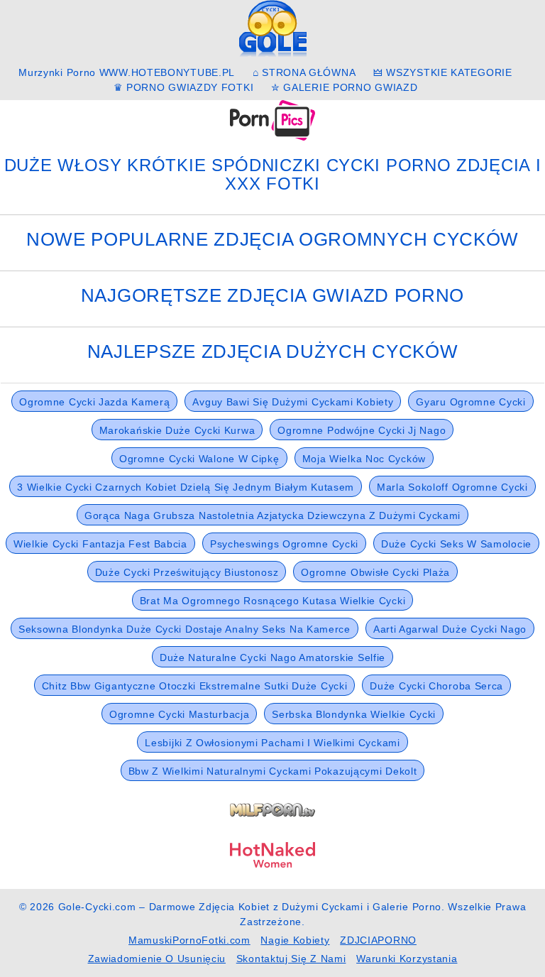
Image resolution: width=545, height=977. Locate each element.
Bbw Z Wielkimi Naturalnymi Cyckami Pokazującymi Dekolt (272, 771)
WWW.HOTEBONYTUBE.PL (167, 72)
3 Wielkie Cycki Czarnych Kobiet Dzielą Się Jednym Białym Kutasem (185, 487)
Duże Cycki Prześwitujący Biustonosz (187, 572)
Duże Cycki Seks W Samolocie (456, 544)
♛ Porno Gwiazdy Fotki (184, 87)
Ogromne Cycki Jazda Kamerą (94, 402)
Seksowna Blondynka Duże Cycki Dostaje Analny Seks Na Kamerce (184, 629)
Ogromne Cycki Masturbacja (179, 714)
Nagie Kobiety (294, 940)
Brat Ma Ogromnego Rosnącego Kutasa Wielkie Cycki (273, 600)
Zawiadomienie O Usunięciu (157, 958)
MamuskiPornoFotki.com (189, 940)
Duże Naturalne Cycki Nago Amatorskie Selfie (272, 657)
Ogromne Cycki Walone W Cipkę (199, 458)
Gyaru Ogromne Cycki (470, 402)
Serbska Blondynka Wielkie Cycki (354, 714)
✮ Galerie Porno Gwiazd (344, 87)
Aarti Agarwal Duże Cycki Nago (450, 629)
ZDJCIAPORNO (378, 940)
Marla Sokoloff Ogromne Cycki (452, 487)
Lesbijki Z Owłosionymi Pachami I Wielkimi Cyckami (272, 742)
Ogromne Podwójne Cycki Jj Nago (361, 430)
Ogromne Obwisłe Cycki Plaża (375, 572)
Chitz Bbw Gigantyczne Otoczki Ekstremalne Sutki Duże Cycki (195, 686)
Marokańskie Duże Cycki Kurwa (177, 430)
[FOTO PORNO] (272, 119)
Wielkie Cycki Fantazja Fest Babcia (100, 544)
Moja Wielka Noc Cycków (364, 458)
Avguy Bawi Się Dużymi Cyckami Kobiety (292, 402)
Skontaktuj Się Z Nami (291, 958)
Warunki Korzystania (406, 958)
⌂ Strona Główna (304, 72)
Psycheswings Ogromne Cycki (284, 544)
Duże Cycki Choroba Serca (436, 686)
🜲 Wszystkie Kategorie (442, 72)
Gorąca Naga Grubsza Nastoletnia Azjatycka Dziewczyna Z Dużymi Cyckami (272, 515)
